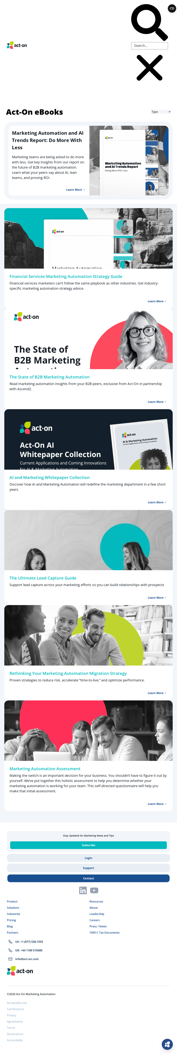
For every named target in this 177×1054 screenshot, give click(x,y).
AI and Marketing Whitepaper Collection (50, 477)
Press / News (98, 926)
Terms (11, 1027)
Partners (12, 932)
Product (12, 901)
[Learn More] (84, 190)
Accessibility (15, 1040)
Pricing (11, 920)
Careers (95, 920)
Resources (96, 901)
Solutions (13, 908)
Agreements (15, 1021)
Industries (13, 914)
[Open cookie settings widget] (172, 8)
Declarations (15, 1034)
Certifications (15, 1009)
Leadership (97, 914)
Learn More (74, 190)
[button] (149, 23)
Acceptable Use (17, 1003)
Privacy (11, 1015)
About (94, 908)
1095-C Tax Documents (105, 932)
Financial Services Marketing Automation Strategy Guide (66, 276)
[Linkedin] (83, 890)
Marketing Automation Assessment (45, 768)
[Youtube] (94, 890)
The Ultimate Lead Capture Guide (43, 578)
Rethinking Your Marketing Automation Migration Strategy (68, 673)
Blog (10, 926)
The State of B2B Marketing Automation (50, 377)
